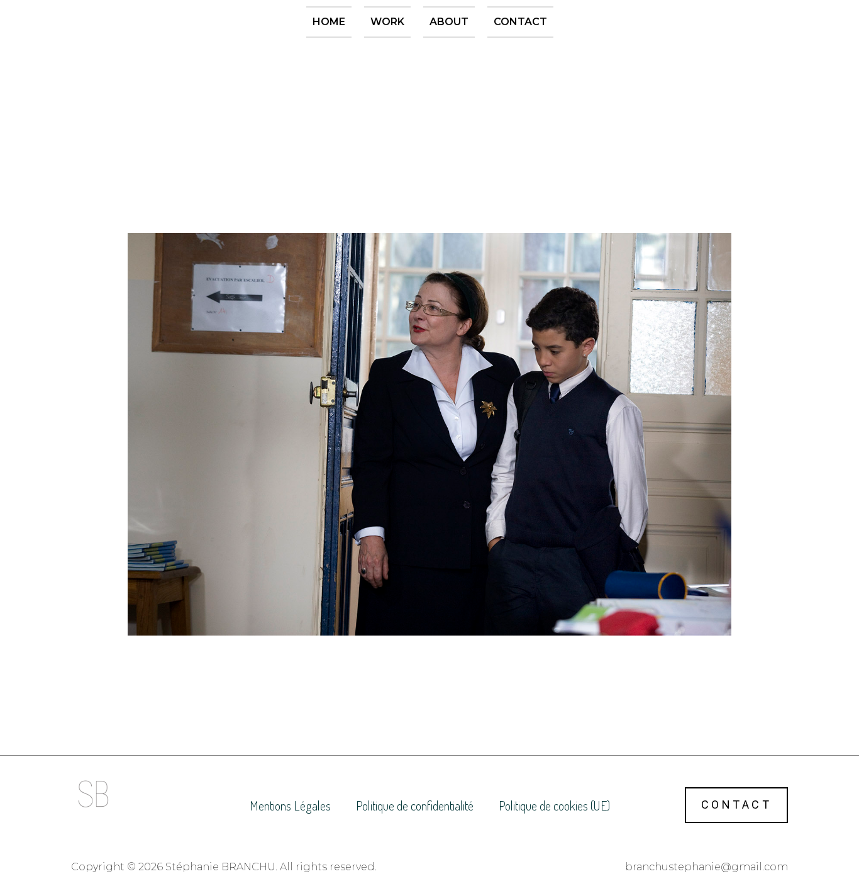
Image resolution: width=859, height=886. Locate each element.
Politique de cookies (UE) (554, 805)
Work (387, 22)
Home (329, 22)
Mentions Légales (290, 805)
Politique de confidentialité (415, 805)
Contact (520, 22)
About (449, 22)
